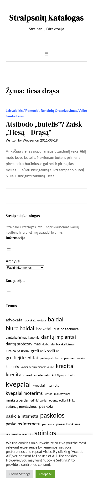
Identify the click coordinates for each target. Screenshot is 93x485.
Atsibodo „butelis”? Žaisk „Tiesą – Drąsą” (44, 128)
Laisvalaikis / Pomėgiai (22, 110)
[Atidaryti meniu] (46, 54)
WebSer (28, 140)
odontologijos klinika (62, 400)
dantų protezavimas (23, 344)
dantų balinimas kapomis (22, 337)
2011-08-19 (49, 140)
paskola (46, 406)
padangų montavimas (21, 406)
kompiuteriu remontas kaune (37, 366)
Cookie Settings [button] (19, 474)
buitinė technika (66, 329)
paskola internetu (22, 416)
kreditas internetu (38, 375)
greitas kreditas (45, 350)
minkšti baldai (17, 400)
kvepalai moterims (24, 393)
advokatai (14, 319)
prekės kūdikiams (68, 424)
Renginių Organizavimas (59, 110)
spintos (45, 432)
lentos (48, 393)
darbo (45, 344)
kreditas (15, 374)
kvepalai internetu (46, 385)
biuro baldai (20, 328)
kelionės (12, 366)
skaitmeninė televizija (19, 434)
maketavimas (62, 393)
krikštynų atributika (64, 375)
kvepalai (18, 384)
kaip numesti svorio (73, 358)
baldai (55, 319)
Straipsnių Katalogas (46, 17)
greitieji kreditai (22, 357)
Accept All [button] (45, 474)
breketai (44, 328)
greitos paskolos (49, 358)
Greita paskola (17, 351)
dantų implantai (58, 337)
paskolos (52, 415)
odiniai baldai (39, 400)
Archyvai (13, 261)
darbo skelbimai (63, 344)
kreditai (65, 365)
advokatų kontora (35, 320)
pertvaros (48, 424)
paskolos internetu (23, 423)
